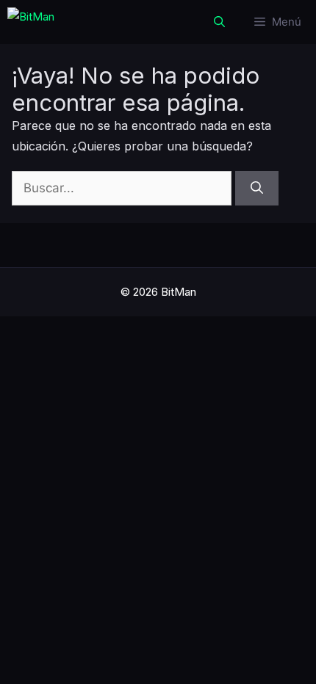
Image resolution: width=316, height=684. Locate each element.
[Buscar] (257, 188)
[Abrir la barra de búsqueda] (219, 22)
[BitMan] (30, 22)
